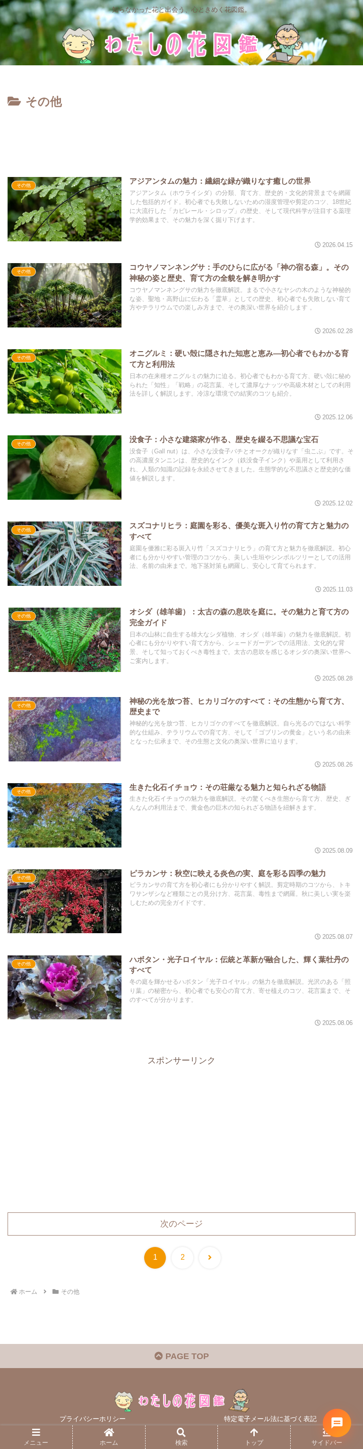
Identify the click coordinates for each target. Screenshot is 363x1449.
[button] (335, 1279)
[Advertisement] (181, 138)
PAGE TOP (186, 1356)
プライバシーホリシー (93, 1418)
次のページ (181, 1223)
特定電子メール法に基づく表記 (270, 1418)
